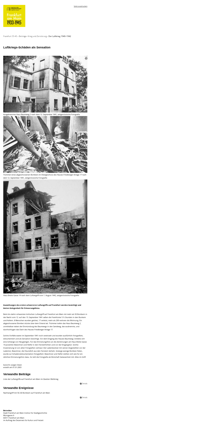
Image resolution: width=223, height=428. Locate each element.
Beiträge (22, 36)
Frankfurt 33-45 (10, 36)
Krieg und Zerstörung (37, 36)
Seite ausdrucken (80, 6)
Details (84, 383)
